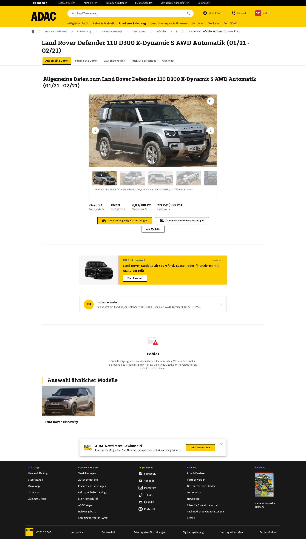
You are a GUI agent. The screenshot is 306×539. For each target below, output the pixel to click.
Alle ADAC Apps (37, 498)
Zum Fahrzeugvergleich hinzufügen (127, 220)
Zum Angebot (135, 278)
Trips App (33, 492)
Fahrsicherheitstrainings (92, 492)
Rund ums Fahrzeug (56, 31)
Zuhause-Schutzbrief (116, 2)
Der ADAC (192, 467)
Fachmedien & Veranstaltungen (205, 511)
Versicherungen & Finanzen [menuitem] (169, 23)
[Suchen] (188, 13)
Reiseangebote (87, 511)
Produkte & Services (88, 467)
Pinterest (149, 509)
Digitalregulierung (193, 532)
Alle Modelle (153, 229)
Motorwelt (260, 467)
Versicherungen (87, 473)
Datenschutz (109, 532)
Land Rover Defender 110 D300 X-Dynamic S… (214, 31)
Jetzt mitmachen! (201, 447)
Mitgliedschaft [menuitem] (77, 23)
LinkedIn (149, 502)
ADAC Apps (33, 467)
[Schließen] (221, 444)
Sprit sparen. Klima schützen (175, 2)
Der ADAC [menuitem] (230, 23)
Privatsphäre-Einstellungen (150, 532)
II (177, 31)
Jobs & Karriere (196, 473)
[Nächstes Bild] (210, 130)
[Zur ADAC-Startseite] (43, 16)
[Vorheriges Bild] (95, 130)
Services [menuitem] (198, 23)
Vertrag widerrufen (232, 532)
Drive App (34, 486)
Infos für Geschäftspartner (203, 505)
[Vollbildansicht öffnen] (210, 101)
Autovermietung (88, 479)
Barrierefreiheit (269, 532)
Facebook (150, 473)
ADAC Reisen (90, 2)
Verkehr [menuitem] (213, 23)
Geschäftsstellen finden (201, 486)
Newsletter (193, 498)
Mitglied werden (66, 2)
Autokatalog (84, 31)
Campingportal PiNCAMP (93, 518)
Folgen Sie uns (145, 467)
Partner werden (196, 479)
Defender (160, 31)
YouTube (149, 480)
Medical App (35, 479)
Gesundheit (203, 2)
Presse (191, 518)
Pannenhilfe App (37, 473)
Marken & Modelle (112, 31)
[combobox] (130, 13)
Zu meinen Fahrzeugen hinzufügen (184, 220)
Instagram (150, 487)
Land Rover (139, 31)
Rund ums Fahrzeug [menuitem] (132, 23)
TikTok (148, 495)
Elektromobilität (143, 2)
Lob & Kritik (194, 492)
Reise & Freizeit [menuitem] (103, 23)
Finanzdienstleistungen (92, 486)
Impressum (78, 532)
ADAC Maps (85, 505)
